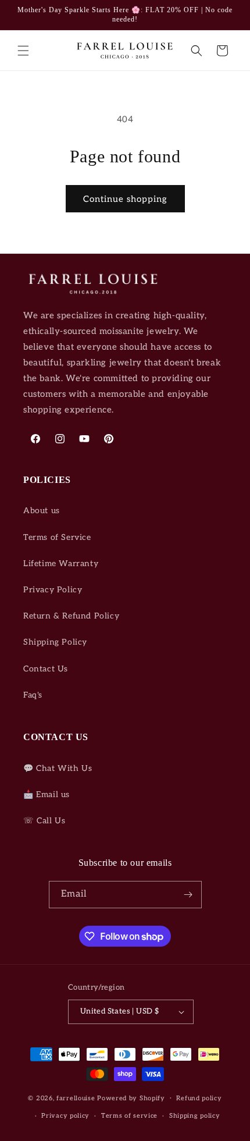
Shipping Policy (55, 642)
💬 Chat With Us (57, 768)
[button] (23, 50)
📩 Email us (46, 794)
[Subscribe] (188, 894)
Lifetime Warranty (60, 563)
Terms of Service (57, 537)
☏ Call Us (44, 821)
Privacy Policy (52, 590)
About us (41, 511)
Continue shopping (125, 199)
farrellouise (75, 1097)
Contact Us (45, 669)
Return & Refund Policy (71, 616)
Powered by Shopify (131, 1097)
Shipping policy (194, 1115)
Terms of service (129, 1115)
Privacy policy (65, 1115)
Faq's (32, 695)
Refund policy (199, 1098)
